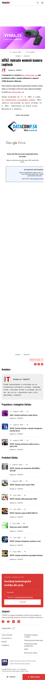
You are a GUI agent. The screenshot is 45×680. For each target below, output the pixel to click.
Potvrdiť (22, 602)
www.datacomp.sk (29, 75)
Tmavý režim (6, 628)
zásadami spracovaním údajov (24, 597)
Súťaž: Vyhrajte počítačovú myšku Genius (23, 415)
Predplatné (5, 645)
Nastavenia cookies (30, 653)
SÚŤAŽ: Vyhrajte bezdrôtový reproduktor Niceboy (26, 555)
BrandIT (4, 641)
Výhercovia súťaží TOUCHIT (19, 527)
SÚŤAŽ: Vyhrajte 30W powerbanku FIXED (23, 499)
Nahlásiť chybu (35, 360)
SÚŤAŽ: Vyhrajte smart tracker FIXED (22, 485)
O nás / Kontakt (7, 635)
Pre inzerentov (7, 638)
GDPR (26, 649)
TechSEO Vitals (23, 671)
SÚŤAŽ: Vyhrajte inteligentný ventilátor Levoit (25, 541)
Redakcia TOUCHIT (15, 70)
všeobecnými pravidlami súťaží (20, 100)
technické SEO (7, 671)
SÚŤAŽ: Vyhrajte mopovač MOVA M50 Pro (24, 513)
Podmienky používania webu (33, 640)
